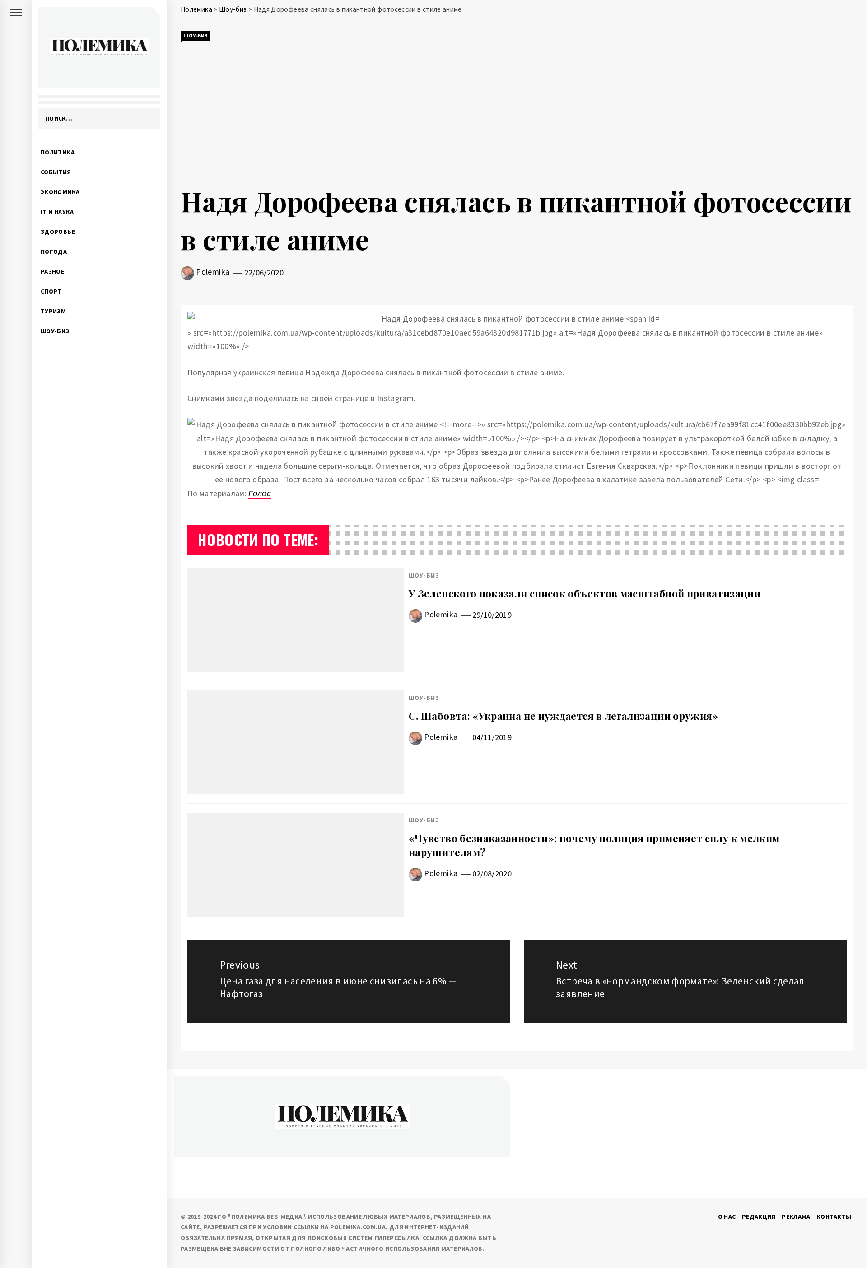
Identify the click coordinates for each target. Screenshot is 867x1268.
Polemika (212, 271)
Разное (52, 271)
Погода (54, 251)
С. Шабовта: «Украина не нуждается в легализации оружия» (563, 716)
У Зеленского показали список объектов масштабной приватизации (584, 593)
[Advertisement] (517, 112)
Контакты (833, 1216)
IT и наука (57, 212)
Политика (58, 152)
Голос (259, 493)
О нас (727, 1216)
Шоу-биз (55, 331)
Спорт (51, 291)
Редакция (759, 1216)
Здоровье (58, 232)
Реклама (796, 1216)
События (56, 172)
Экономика (60, 192)
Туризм (53, 311)
